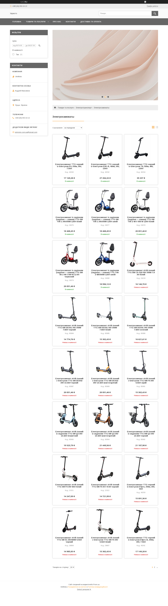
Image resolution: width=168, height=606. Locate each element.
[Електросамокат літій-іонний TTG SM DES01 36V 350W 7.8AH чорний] (69, 309)
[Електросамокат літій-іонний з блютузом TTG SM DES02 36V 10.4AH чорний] (69, 362)
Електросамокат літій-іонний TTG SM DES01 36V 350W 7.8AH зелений (141, 327)
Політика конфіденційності (98, 587)
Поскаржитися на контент (77, 587)
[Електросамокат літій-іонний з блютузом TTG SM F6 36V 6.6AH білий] (105, 521)
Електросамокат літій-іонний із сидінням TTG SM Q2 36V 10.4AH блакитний (69, 434)
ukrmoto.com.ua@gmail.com (26, 132)
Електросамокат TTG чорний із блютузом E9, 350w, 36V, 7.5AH (69, 166)
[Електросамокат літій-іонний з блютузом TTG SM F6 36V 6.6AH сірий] (141, 362)
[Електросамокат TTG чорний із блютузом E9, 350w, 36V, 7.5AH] (69, 148)
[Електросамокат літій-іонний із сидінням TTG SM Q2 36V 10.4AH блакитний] (69, 415)
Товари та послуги (35, 22)
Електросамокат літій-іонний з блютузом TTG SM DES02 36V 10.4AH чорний (69, 380)
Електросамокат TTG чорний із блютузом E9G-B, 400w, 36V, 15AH (105, 166)
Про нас (57, 22)
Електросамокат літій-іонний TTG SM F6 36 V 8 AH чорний (105, 486)
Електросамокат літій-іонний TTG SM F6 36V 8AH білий (69, 486)
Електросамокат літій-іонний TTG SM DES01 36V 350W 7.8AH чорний (69, 327)
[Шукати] (155, 13)
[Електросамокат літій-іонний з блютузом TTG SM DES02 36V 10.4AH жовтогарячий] (105, 362)
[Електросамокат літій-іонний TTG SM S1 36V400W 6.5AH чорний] (69, 521)
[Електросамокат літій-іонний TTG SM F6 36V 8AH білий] (69, 468)
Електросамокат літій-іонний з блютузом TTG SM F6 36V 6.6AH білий (105, 540)
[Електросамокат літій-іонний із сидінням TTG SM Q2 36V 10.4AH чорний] (141, 415)
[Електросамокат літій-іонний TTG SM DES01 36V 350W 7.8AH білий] (105, 309)
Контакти (71, 22)
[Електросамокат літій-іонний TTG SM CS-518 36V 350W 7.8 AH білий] (141, 254)
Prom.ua (96, 584)
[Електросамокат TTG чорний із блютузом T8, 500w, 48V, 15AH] (141, 148)
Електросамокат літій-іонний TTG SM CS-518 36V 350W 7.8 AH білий (141, 272)
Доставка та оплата (90, 22)
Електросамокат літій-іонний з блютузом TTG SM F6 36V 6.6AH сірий (141, 380)
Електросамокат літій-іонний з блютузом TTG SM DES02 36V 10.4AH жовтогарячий (105, 380)
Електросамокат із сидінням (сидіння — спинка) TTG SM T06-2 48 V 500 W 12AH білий (141, 219)
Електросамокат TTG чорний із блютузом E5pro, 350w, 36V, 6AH (141, 487)
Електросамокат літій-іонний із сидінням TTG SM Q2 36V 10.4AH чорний (141, 434)
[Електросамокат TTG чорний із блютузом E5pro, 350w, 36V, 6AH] (141, 468)
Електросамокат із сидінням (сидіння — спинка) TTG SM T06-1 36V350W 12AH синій (105, 219)
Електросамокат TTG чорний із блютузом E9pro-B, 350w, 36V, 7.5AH (141, 540)
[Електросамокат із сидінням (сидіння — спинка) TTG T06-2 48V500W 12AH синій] (105, 254)
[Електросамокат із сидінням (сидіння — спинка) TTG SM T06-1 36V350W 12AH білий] (69, 201)
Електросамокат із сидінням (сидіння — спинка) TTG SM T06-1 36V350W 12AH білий (69, 219)
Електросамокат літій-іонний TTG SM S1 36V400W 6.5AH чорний (69, 540)
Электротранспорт (84, 108)
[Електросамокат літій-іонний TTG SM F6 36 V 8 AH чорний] (105, 468)
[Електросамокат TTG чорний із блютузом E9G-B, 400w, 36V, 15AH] (105, 148)
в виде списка (157, 128)
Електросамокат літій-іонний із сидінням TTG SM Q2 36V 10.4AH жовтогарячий (105, 434)
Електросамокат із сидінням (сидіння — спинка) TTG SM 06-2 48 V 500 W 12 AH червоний (69, 273)
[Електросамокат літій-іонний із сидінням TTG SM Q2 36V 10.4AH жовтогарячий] (105, 415)
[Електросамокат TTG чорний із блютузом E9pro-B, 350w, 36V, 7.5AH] (141, 521)
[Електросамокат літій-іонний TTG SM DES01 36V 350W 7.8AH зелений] (141, 309)
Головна (16, 22)
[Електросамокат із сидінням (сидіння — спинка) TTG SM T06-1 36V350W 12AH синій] (105, 201)
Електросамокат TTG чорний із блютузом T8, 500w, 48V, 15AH (141, 166)
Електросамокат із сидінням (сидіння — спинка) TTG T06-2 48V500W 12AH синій (105, 272)
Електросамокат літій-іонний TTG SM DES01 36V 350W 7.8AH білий (105, 327)
